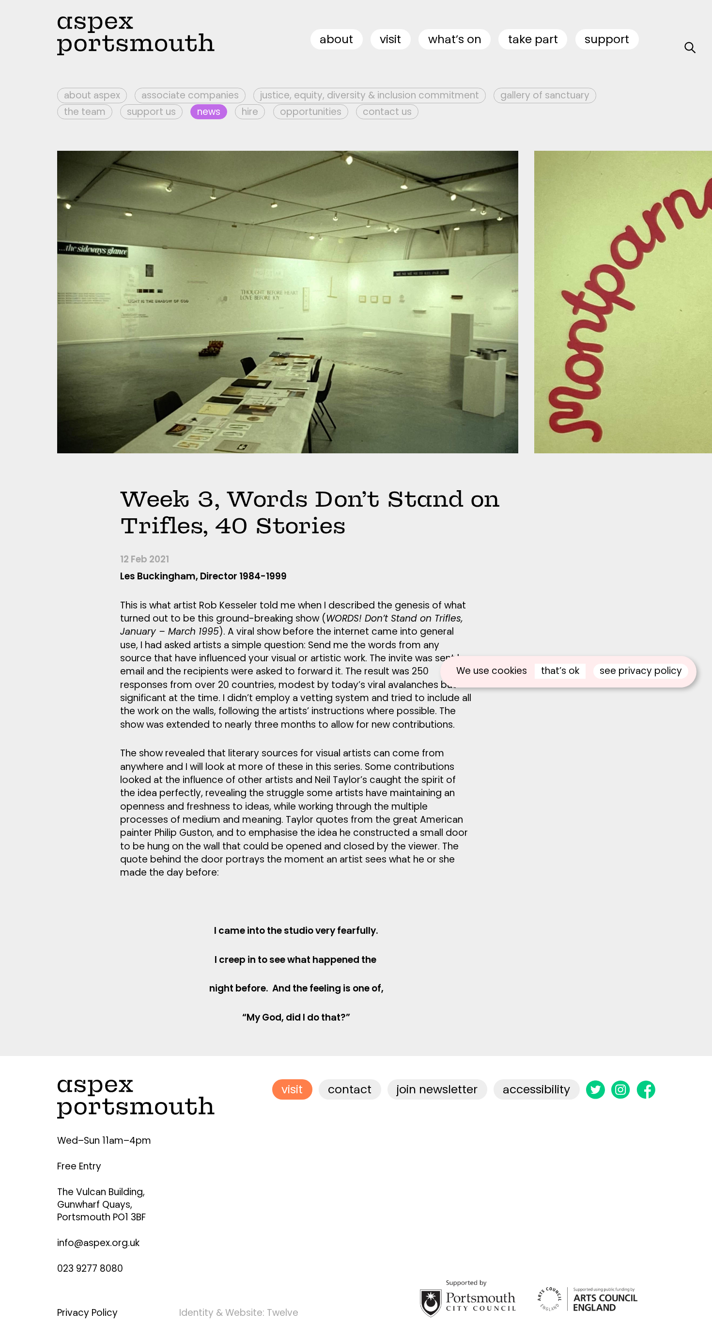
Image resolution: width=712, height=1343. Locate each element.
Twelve (282, 1312)
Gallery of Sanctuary (544, 95)
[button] (623, 302)
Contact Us (387, 111)
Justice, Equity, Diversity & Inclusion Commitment (369, 95)
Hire (250, 111)
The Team (85, 111)
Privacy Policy (87, 1312)
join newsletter (437, 1089)
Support (607, 39)
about (336, 39)
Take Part (533, 39)
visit (390, 39)
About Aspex (92, 95)
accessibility (536, 1089)
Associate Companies (190, 95)
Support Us (151, 111)
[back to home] (136, 35)
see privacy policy (641, 670)
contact (349, 1089)
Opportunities (310, 111)
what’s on (454, 39)
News (208, 111)
